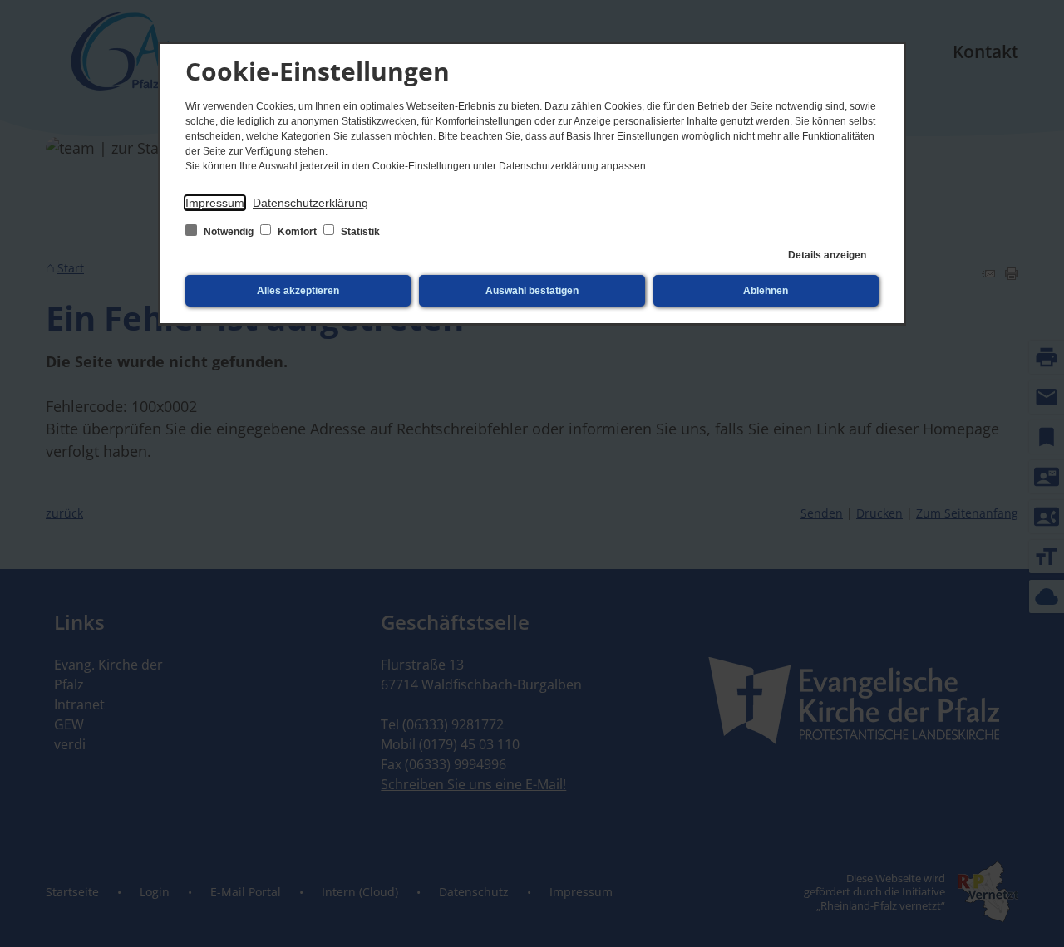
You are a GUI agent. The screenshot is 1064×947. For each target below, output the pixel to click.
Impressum (214, 202)
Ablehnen (765, 291)
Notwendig (228, 232)
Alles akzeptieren (298, 291)
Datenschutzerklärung (310, 202)
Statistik (359, 232)
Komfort (297, 232)
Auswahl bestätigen (532, 291)
